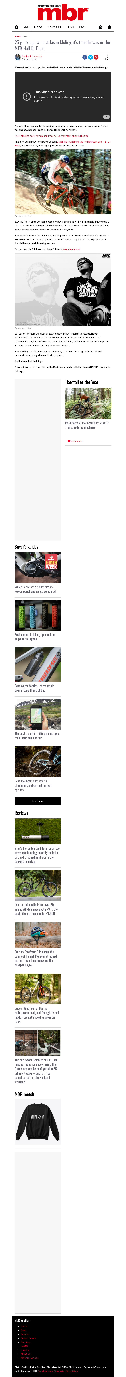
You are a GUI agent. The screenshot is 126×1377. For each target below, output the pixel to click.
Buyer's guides (26, 546)
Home (18, 36)
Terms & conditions (45, 1371)
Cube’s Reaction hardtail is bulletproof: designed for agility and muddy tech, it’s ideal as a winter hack (37, 1015)
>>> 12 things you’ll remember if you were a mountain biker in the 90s (51, 135)
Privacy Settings (72, 1371)
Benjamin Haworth (32, 56)
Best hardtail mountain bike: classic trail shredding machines (87, 425)
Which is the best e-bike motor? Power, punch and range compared (35, 589)
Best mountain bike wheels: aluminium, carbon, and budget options (33, 785)
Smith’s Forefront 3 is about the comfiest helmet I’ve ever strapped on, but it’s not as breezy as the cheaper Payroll (36, 958)
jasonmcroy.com (71, 249)
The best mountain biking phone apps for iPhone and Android (37, 735)
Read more (37, 800)
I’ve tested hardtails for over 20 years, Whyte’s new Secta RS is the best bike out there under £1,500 (36, 909)
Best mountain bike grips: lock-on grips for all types (35, 636)
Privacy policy (59, 1371)
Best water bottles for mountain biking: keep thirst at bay (34, 688)
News (26, 36)
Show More (76, 440)
